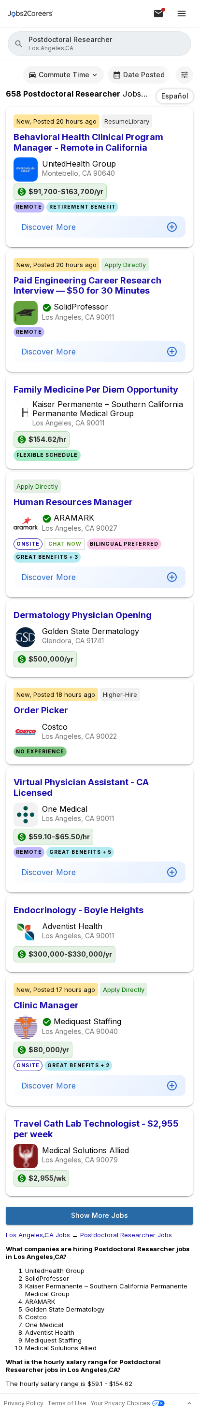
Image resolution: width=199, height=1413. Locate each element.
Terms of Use (66, 1403)
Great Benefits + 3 (47, 557)
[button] (99, 43)
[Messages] (158, 13)
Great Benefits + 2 (78, 1065)
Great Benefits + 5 (80, 852)
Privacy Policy (23, 1403)
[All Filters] (184, 75)
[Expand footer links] (189, 1403)
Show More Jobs (99, 1215)
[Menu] (181, 13)
